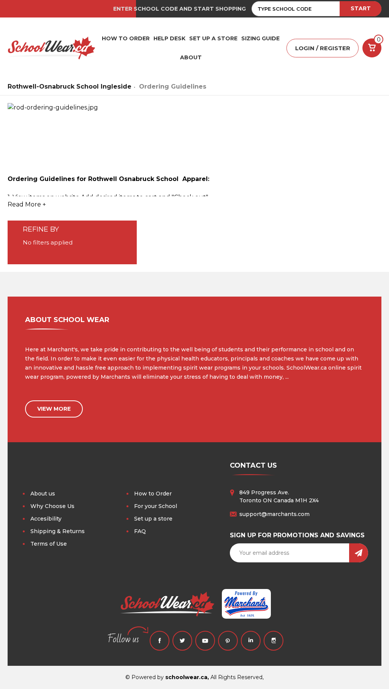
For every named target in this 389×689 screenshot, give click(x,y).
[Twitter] (182, 641)
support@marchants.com (274, 514)
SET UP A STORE (213, 38)
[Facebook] (159, 641)
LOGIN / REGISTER (322, 48)
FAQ (140, 531)
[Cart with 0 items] (372, 48)
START (361, 8)
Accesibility (46, 518)
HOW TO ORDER (126, 38)
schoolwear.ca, (187, 677)
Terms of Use (48, 543)
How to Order (153, 493)
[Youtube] (205, 641)
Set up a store (153, 518)
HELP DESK (169, 38)
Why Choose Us (52, 506)
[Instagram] (273, 641)
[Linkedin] (251, 641)
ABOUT (191, 57)
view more (54, 408)
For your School (155, 506)
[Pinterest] (228, 641)
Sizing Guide (260, 38)
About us (42, 493)
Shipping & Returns (57, 531)
